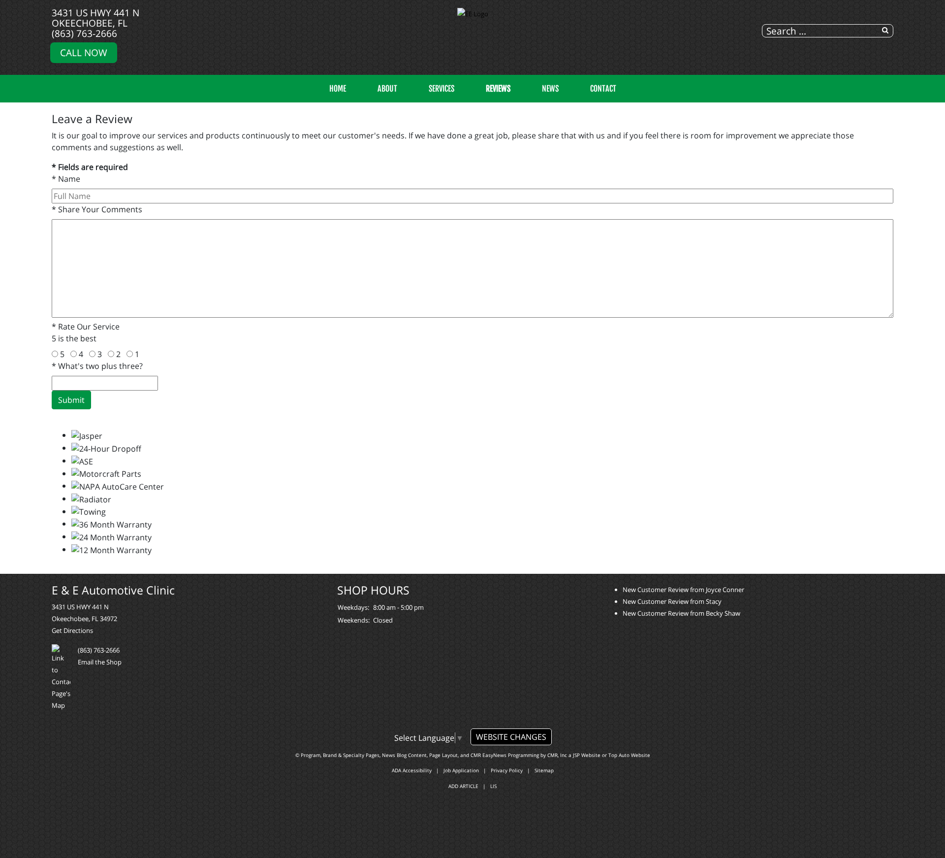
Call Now (83, 52)
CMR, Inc (557, 755)
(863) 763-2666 (84, 33)
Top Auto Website (629, 755)
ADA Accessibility (412, 770)
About (387, 89)
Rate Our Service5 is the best (86, 332)
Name (66, 178)
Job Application (461, 770)
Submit (71, 400)
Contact (603, 89)
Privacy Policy (507, 770)
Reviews (498, 89)
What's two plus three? (97, 366)
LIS (493, 786)
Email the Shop (100, 662)
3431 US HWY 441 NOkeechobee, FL (95, 18)
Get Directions (72, 630)
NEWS (550, 89)
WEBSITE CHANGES (511, 736)
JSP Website (586, 755)
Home (337, 89)
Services (441, 89)
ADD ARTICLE (463, 786)
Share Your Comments (97, 209)
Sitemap (544, 770)
